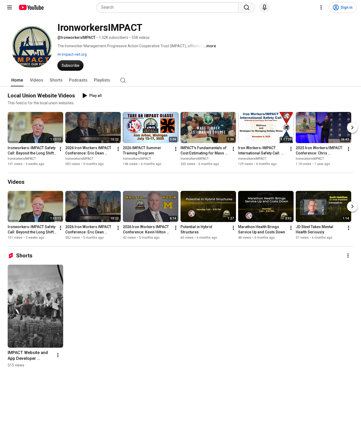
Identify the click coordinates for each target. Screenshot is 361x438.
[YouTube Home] (31, 7)
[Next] (352, 127)
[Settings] (321, 7)
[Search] (246, 7)
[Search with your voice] (264, 7)
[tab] (17, 80)
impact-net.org (74, 54)
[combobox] (169, 7)
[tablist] (180, 80)
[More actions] (60, 149)
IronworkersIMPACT (22, 159)
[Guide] (9, 7)
